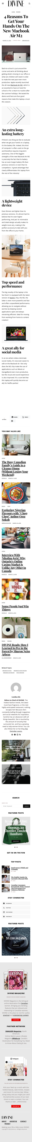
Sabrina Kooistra (6, 523)
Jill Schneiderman (6, 657)
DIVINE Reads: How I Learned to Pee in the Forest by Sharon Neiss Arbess (16, 649)
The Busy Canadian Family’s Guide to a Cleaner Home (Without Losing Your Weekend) (15, 468)
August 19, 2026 (17, 523)
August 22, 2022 (11, 775)
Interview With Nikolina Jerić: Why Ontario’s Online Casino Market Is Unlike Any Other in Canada (14, 563)
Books (3, 506)
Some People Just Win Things (15, 607)
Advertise (13, 1121)
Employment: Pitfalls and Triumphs (19, 868)
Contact (23, 1121)
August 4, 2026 (17, 657)
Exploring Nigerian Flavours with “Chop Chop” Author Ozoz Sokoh (14, 514)
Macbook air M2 (7, 670)
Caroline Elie (25, 40)
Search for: (5, 803)
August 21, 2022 (7, 40)
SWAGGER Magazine (13, 1031)
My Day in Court (16, 938)
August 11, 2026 (12, 574)
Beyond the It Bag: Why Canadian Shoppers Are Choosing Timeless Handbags (16, 827)
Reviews (18, 11)
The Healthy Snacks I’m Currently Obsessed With (19, 878)
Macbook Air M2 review (20, 670)
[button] (14, 847)
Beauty (13, 767)
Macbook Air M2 (16, 85)
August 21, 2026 (12, 478)
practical (6, 1015)
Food (8, 506)
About (4, 1121)
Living (13, 11)
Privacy (7, 1124)
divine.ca (4, 478)
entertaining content (20, 1015)
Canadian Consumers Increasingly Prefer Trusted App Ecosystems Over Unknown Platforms (20, 887)
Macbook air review (9, 672)
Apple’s (12, 298)
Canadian (24, 1003)
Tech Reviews (20, 672)
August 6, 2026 (12, 613)
